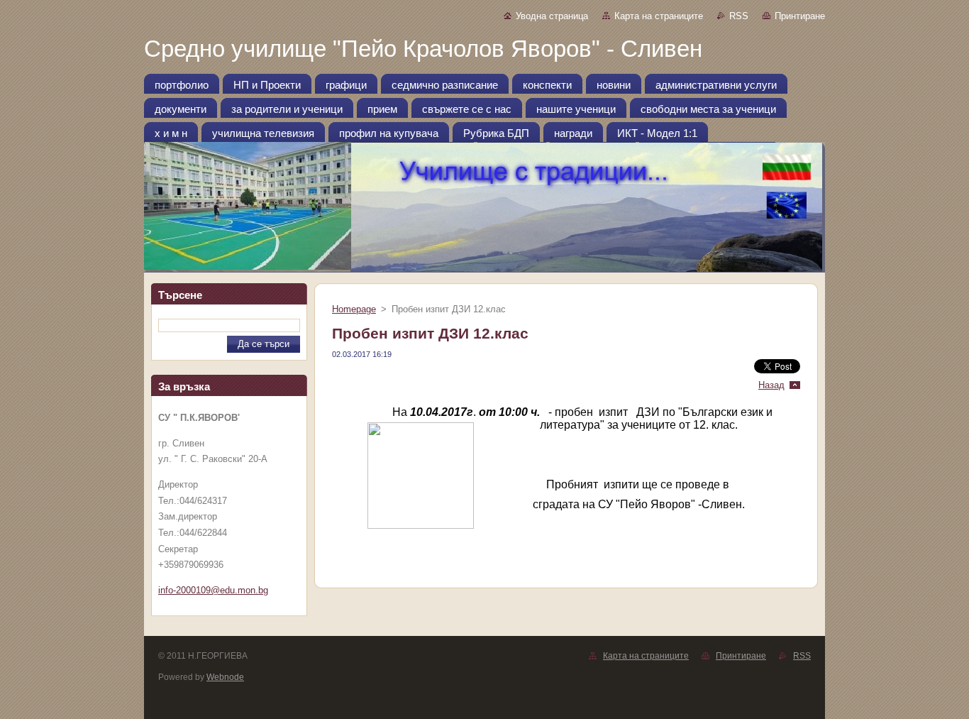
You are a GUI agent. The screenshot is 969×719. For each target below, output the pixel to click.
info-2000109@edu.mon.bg (213, 590)
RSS (738, 16)
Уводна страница (552, 16)
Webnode (225, 677)
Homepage (354, 309)
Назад (771, 385)
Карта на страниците (658, 16)
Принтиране (800, 16)
